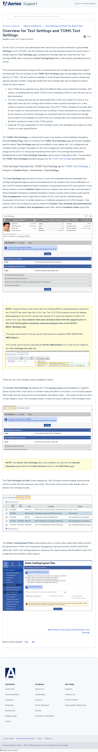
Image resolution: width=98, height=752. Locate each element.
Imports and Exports (32, 26)
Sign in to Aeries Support (85, 3)
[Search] (7, 16)
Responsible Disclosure (25, 738)
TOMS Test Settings (62, 158)
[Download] (44, 386)
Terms (39, 738)
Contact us (48, 738)
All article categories (11, 26)
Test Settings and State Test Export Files (64, 26)
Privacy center (9, 738)
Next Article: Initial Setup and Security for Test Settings (69, 631)
